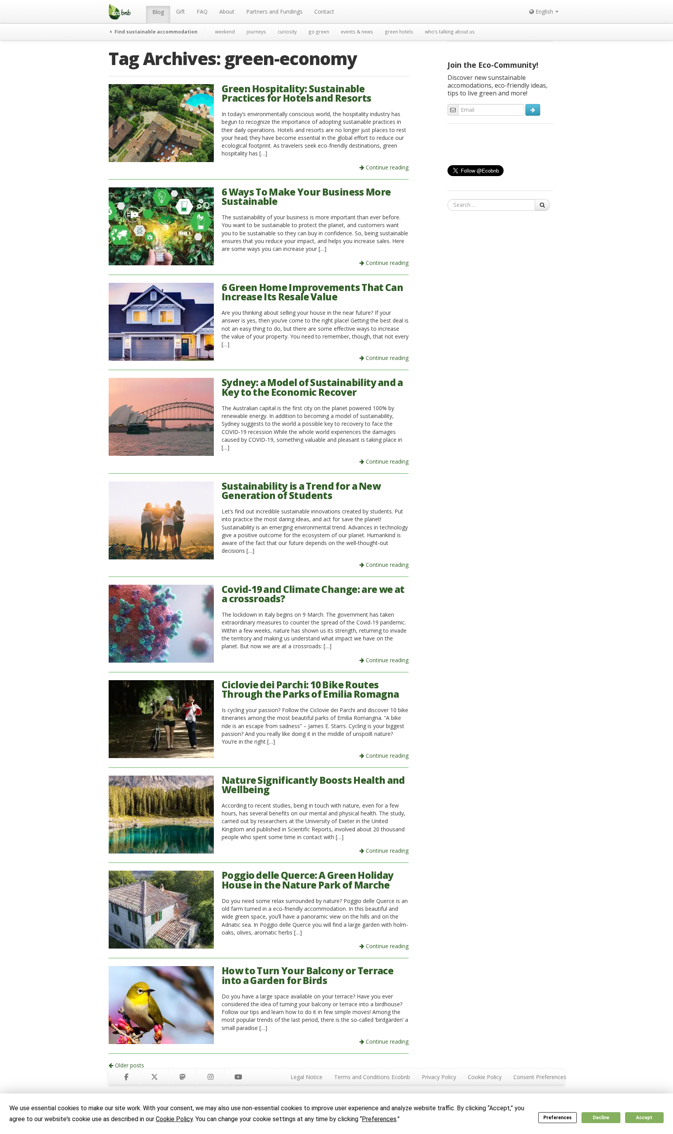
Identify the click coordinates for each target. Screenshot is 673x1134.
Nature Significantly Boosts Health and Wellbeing (313, 785)
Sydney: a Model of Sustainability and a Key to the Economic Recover (312, 387)
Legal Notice (306, 1077)
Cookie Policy (485, 1077)
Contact (324, 11)
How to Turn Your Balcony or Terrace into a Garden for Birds (307, 975)
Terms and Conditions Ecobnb (372, 1077)
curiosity (287, 31)
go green (318, 31)
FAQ (202, 11)
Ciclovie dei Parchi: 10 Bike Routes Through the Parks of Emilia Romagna (310, 689)
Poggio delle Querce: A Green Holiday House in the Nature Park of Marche (308, 880)
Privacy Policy (439, 1077)
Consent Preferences (539, 1077)
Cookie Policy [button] (174, 1119)
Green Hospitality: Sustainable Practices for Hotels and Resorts (297, 93)
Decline (601, 1117)
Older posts (128, 1065)
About (226, 11)
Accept (644, 1117)
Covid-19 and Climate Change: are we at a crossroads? (313, 594)
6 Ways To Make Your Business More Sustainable (306, 196)
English (544, 11)
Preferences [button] (379, 1119)
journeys (256, 31)
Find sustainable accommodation (155, 31)
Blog (158, 12)
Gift (180, 11)
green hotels (399, 31)
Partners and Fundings (274, 11)
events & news (357, 31)
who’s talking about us (450, 31)
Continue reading (386, 167)
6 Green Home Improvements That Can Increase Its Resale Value (312, 292)
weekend (225, 31)
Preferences (557, 1117)
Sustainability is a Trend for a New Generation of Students (301, 491)
